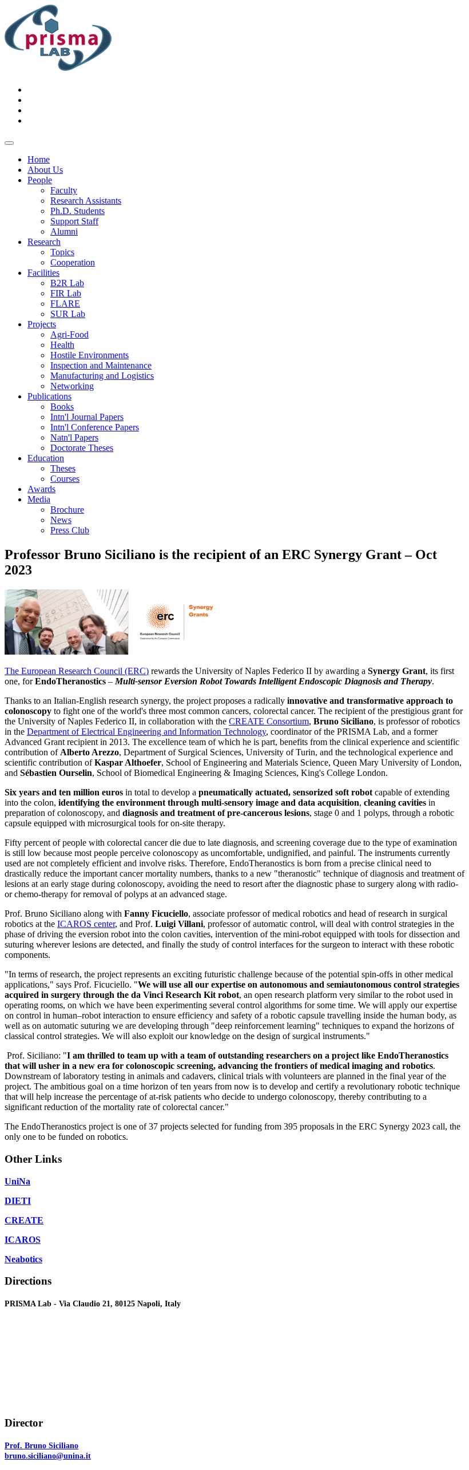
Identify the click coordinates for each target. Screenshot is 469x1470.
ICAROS (23, 1240)
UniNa (17, 1181)
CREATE (24, 1220)
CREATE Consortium (269, 721)
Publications (49, 396)
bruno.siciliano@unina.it (48, 1456)
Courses (65, 479)
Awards (41, 489)
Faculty (63, 190)
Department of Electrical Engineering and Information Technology (146, 731)
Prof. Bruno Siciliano (41, 1445)
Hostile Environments (89, 355)
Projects (41, 324)
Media (38, 499)
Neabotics (23, 1259)
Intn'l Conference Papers (94, 427)
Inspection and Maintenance (101, 365)
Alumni (64, 231)
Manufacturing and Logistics (102, 376)
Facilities (43, 273)
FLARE (65, 303)
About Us (45, 170)
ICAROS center (86, 924)
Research (44, 242)
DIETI (18, 1201)
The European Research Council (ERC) (77, 671)
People (39, 180)
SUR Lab (67, 314)
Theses (62, 468)
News (60, 520)
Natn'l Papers (74, 437)
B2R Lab (67, 283)
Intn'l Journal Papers (87, 417)
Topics (62, 252)
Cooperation (72, 262)
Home (38, 159)
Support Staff (74, 221)
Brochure (67, 509)
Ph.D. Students (77, 211)
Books (62, 406)
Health (62, 345)
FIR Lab (65, 293)
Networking (72, 386)
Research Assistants (85, 200)
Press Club (69, 530)
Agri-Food (69, 334)
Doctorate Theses (81, 448)
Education (45, 458)
